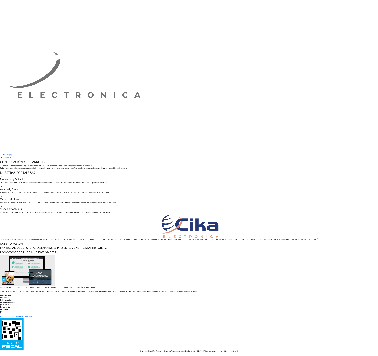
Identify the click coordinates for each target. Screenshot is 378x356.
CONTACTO (7, 157)
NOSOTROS (7, 155)
